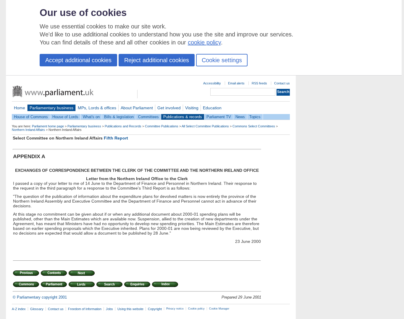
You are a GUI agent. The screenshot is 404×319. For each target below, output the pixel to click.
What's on (91, 117)
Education (212, 107)
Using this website (130, 309)
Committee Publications (161, 126)
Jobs (109, 309)
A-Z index (19, 309)
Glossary (36, 309)
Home (19, 107)
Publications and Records (123, 126)
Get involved (169, 107)
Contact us (282, 83)
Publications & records (182, 117)
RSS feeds (259, 83)
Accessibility (212, 83)
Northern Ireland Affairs (28, 130)
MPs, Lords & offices (97, 107)
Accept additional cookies (78, 60)
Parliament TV (218, 117)
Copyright (155, 309)
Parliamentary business (51, 107)
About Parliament (137, 107)
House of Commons (31, 117)
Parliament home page (48, 126)
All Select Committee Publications (205, 126)
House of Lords (65, 117)
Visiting (191, 107)
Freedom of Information (84, 309)
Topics (255, 117)
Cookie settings (222, 60)
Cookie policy (196, 308)
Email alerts (236, 83)
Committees (148, 117)
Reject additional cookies (156, 60)
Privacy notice (175, 308)
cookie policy (204, 42)
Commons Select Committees (253, 126)
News (240, 117)
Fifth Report (116, 138)
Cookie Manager (219, 308)
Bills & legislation (119, 117)
